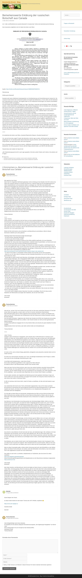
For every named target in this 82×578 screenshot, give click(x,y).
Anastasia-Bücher (68, 172)
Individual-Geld (67, 175)
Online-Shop (67, 38)
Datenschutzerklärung (69, 214)
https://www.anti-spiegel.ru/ (11, 503)
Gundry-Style (67, 211)
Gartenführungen (68, 169)
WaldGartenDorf (68, 170)
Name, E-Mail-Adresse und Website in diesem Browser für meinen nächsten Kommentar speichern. (28, 564)
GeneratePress (51, 576)
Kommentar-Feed (68, 198)
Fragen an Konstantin (69, 23)
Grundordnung (67, 208)
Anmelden (66, 194)
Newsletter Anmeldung (69, 31)
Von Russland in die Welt (70, 209)
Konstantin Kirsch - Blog (11, 2)
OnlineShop (66, 173)
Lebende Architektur (69, 167)
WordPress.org (67, 200)
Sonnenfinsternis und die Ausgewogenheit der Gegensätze (70, 115)
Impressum (66, 216)
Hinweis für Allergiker (69, 212)
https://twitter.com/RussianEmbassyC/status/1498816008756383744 (23, 89)
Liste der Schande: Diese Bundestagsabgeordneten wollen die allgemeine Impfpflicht (21, 159)
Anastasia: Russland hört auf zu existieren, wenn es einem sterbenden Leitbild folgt (20, 158)
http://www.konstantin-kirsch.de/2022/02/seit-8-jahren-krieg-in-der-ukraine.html (24, 251)
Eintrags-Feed (67, 196)
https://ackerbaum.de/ (9, 459)
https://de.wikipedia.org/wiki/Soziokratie (14, 456)
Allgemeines (6, 156)
